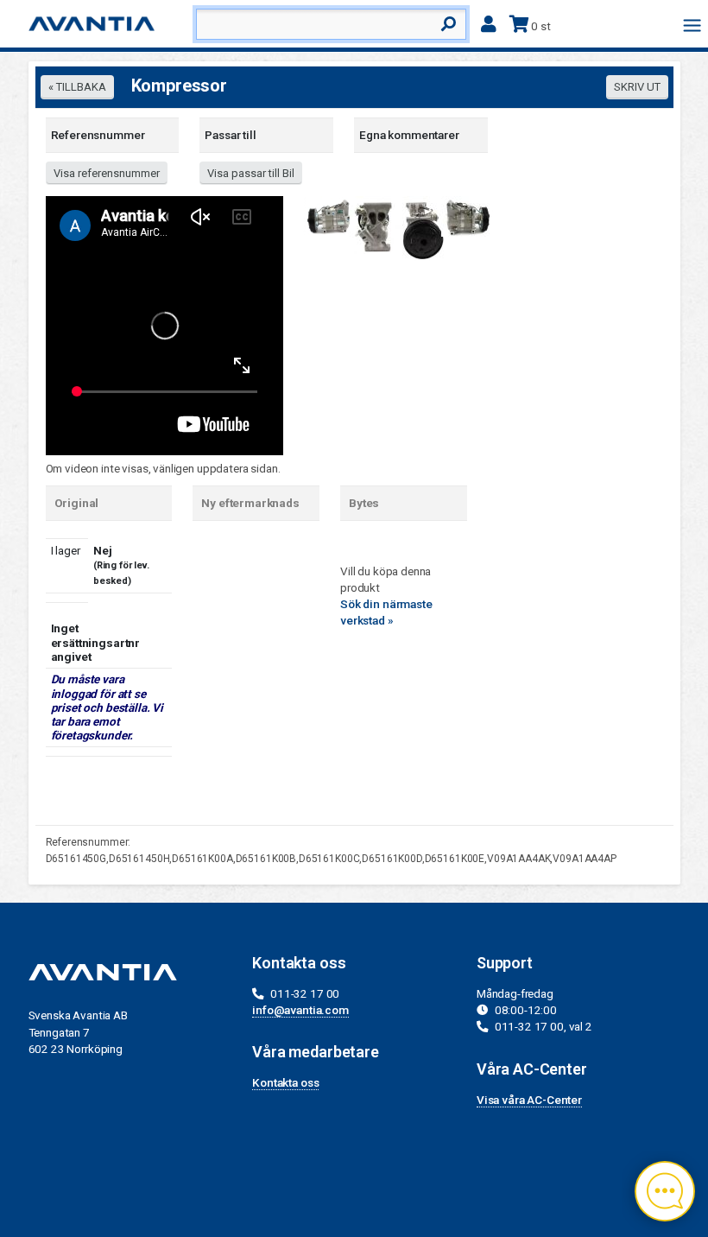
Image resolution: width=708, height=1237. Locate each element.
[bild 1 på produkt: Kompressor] (329, 214)
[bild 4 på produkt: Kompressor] (467, 215)
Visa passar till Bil (250, 173)
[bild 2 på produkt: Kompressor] (375, 224)
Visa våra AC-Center (529, 1100)
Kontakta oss (285, 1082)
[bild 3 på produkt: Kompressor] (421, 227)
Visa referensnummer (107, 173)
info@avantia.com (300, 1010)
